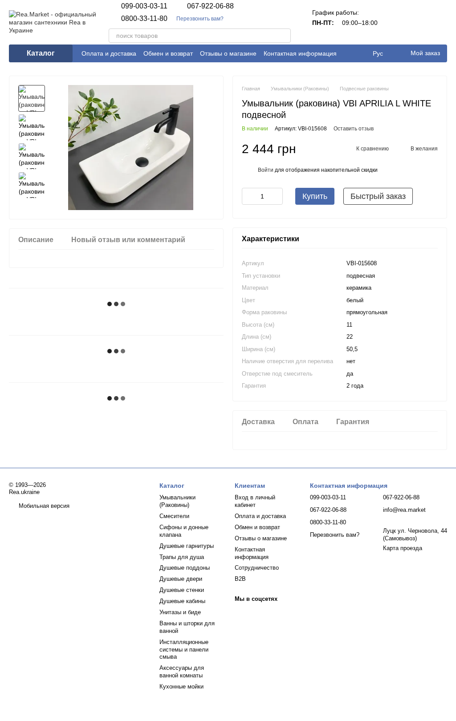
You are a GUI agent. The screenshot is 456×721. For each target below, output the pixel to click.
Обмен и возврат (168, 53)
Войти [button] (265, 170)
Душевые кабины (182, 601)
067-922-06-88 (210, 6)
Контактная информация (300, 53)
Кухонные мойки (181, 686)
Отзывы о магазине (228, 53)
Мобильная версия (43, 505)
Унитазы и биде (180, 612)
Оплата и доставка (108, 53)
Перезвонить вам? (200, 19)
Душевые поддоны (184, 567)
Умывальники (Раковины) (177, 501)
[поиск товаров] (284, 35)
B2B (240, 578)
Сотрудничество (257, 567)
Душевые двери (180, 578)
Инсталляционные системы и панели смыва (183, 649)
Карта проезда (402, 548)
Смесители (174, 516)
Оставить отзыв (354, 129)
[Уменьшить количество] (248, 196)
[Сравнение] (394, 22)
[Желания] (417, 22)
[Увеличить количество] (276, 196)
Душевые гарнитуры (186, 546)
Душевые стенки (181, 590)
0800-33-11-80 (144, 18)
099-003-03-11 (144, 6)
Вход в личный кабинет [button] (255, 501)
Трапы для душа (181, 557)
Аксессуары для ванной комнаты (181, 671)
